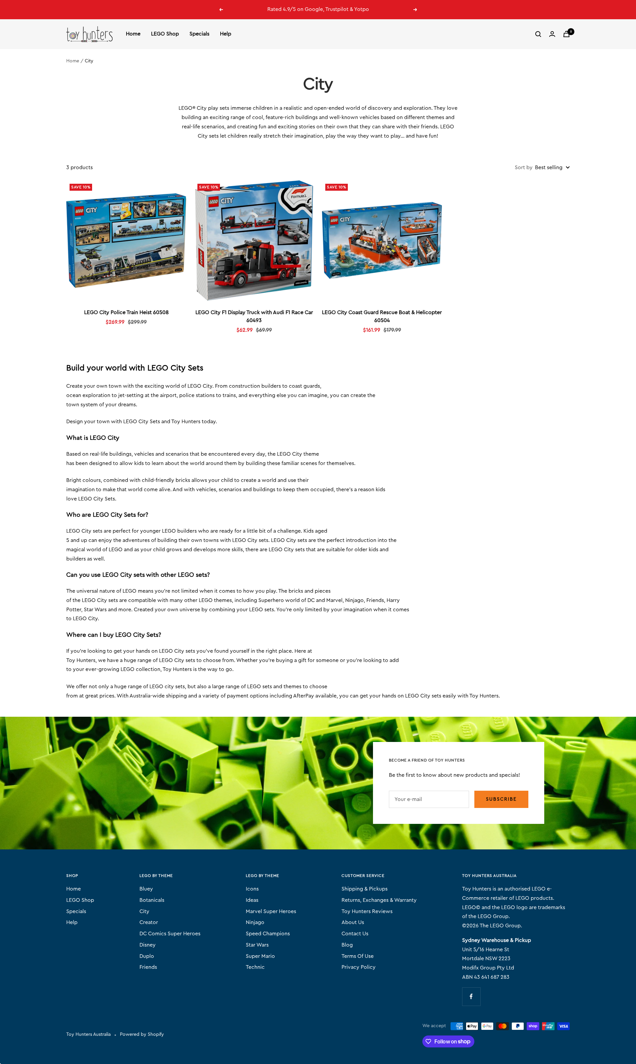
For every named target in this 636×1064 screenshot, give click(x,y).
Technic (255, 967)
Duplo (146, 956)
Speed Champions (268, 933)
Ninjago (255, 922)
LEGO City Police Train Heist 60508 (126, 312)
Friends (148, 967)
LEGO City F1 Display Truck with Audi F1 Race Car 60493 (254, 316)
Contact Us (355, 933)
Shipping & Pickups (365, 889)
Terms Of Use (358, 956)
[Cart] (566, 34)
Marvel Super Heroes (271, 911)
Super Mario (260, 956)
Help (225, 33)
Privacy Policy (359, 967)
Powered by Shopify (142, 1034)
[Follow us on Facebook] (471, 996)
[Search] (538, 34)
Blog (347, 945)
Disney (147, 945)
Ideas (252, 900)
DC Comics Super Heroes (169, 933)
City (144, 911)
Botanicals (151, 900)
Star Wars (257, 945)
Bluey (146, 889)
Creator (148, 922)
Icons (252, 889)
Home (133, 33)
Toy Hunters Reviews (367, 911)
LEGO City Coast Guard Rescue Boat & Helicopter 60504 (382, 316)
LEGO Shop (165, 33)
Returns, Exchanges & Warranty (379, 900)
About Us (353, 922)
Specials (199, 33)
